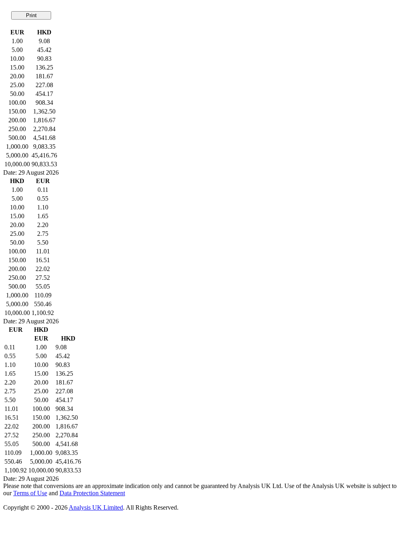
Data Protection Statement (92, 493)
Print (31, 15)
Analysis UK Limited (96, 507)
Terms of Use (30, 493)
